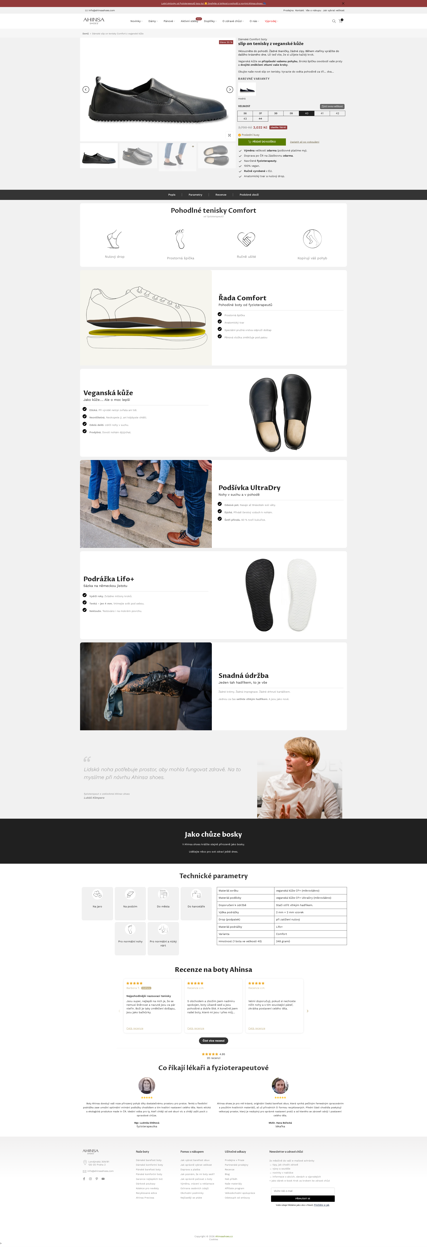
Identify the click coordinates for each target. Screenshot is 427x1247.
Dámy (152, 21)
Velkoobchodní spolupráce (240, 1193)
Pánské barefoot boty (148, 1169)
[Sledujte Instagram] (90, 1179)
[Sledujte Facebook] (84, 1179)
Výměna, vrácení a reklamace (197, 1183)
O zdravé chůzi (232, 21)
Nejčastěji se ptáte (191, 1197)
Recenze (221, 194)
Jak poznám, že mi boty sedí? (197, 1174)
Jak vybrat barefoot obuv (194, 1160)
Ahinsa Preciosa (145, 1197)
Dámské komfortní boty (149, 1164)
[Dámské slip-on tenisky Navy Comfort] (247, 88)
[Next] (230, 89)
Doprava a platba (190, 1169)
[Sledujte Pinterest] (96, 1179)
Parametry (195, 194)
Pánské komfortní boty (149, 1174)
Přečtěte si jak (321, 1204)
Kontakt (299, 10)
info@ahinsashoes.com (102, 10)
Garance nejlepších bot (149, 1179)
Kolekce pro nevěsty (147, 1188)
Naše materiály (233, 1183)
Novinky (135, 21)
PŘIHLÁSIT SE (302, 1198)
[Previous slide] (119, 1011)
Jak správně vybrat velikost (196, 1164)
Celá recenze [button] (134, 1028)
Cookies (213, 1239)
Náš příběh (231, 1179)
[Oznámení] (213, 3)
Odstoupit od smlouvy (237, 1197)
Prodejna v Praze (234, 1160)
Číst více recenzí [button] (214, 1040)
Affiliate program (234, 1188)
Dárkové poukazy (145, 1183)
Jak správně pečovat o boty (196, 1179)
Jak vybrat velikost (333, 10)
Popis (171, 194)
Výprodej (270, 21)
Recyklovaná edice (146, 1193)
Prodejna (288, 10)
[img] (134, 983)
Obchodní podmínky (191, 1193)
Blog (227, 1174)
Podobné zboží (249, 194)
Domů (86, 34)
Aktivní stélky (191, 21)
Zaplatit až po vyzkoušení (304, 142)
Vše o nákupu (313, 10)
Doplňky (209, 21)
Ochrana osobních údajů (194, 1188)
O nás (253, 21)
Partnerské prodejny (236, 1164)
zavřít (84, 3)
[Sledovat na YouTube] (103, 1179)
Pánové (168, 21)
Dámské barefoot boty (148, 1160)
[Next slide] (307, 1011)
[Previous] (86, 89)
